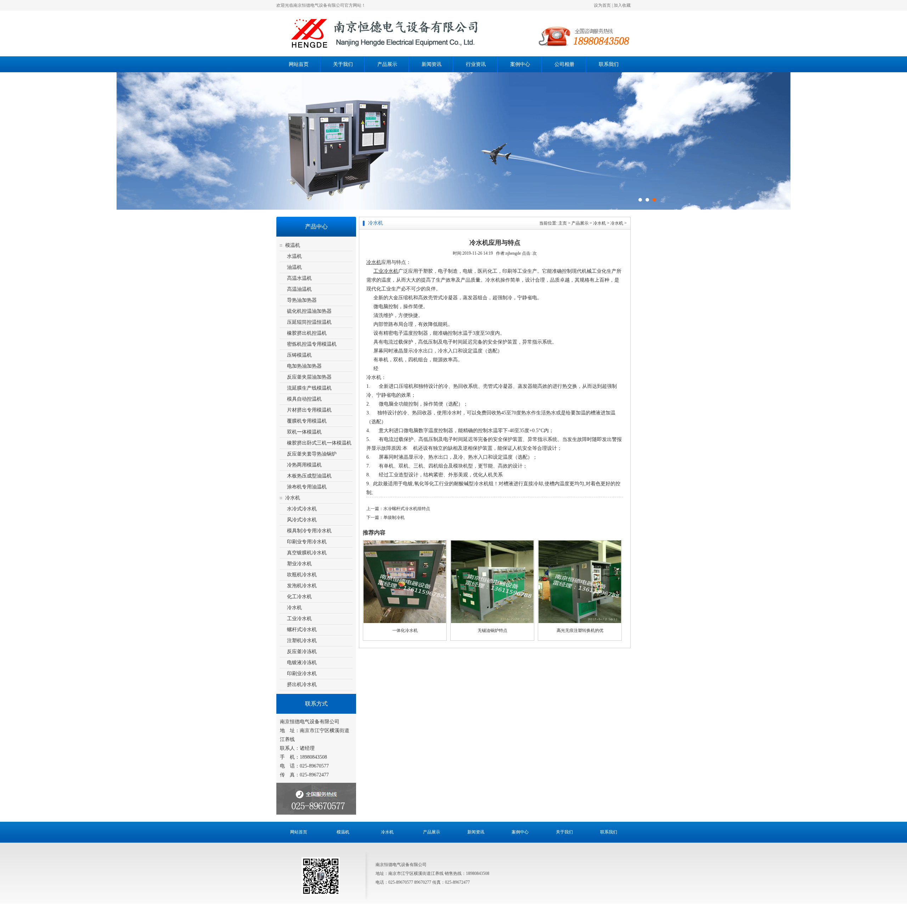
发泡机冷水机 (302, 585)
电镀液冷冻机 (302, 662)
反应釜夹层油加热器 (309, 377)
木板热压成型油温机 (309, 476)
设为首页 (602, 5)
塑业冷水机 (299, 563)
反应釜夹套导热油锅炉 (312, 454)
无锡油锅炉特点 (492, 630)
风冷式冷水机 (302, 519)
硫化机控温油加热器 (309, 311)
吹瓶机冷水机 (302, 574)
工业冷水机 (299, 618)
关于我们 (343, 64)
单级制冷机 (394, 517)
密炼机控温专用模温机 (312, 344)
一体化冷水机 (405, 630)
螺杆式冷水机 (302, 629)
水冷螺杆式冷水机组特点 (406, 508)
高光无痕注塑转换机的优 (580, 630)
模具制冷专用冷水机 (309, 530)
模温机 (292, 245)
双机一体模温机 (304, 432)
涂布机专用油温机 (307, 487)
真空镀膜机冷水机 (307, 552)
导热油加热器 (302, 300)
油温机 (294, 267)
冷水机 (292, 497)
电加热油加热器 (304, 366)
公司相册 (564, 64)
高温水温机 (299, 278)
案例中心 (520, 64)
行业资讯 (476, 64)
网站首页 (299, 64)
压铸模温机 (299, 355)
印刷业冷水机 (302, 673)
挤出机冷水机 (302, 684)
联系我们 (609, 64)
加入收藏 (622, 5)
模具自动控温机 (304, 399)
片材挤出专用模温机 (309, 410)
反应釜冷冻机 (302, 651)
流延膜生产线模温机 (309, 388)
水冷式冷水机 (302, 508)
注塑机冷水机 (302, 640)
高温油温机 (299, 289)
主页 (562, 223)
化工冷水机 (299, 596)
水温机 (294, 256)
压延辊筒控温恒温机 (309, 322)
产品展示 (387, 64)
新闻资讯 (431, 64)
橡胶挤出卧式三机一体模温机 (319, 443)
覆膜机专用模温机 (307, 421)
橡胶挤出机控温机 (307, 333)
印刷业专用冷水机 (307, 541)
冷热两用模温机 (304, 465)
